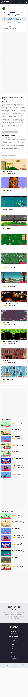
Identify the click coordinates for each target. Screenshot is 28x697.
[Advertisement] (14, 47)
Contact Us (14, 641)
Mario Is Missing (7, 360)
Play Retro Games (15, 665)
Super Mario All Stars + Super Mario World (13, 247)
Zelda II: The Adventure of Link (10, 341)
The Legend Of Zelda (8, 209)
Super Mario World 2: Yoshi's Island (11, 284)
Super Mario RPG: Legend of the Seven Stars (14, 303)
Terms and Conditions (14, 655)
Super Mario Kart (7, 228)
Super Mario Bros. (16, 436)
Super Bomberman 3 (8, 379)
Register (23, 2)
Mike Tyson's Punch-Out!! (9, 190)
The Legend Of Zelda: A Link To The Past (13, 266)
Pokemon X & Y (15, 451)
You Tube (14, 650)
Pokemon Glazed (16, 443)
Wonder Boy (5, 125)
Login (21, 2)
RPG (4, 132)
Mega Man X (6, 322)
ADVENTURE (9, 132)
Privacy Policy (14, 640)
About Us (14, 638)
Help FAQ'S (14, 658)
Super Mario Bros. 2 (16, 473)
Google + (14, 648)
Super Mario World (7, 171)
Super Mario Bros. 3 (16, 422)
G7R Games (14, 633)
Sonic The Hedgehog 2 (17, 458)
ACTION (16, 132)
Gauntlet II (21, 123)
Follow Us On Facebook (14, 646)
